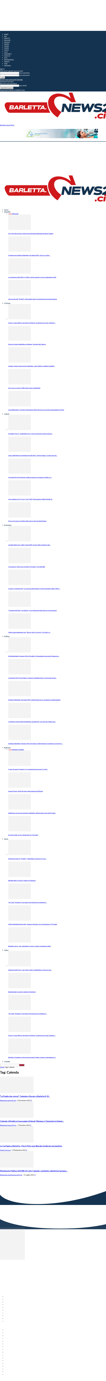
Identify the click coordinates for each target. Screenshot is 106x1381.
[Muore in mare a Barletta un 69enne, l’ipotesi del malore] (19, 340)
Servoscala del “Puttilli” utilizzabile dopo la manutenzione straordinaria (32, 299)
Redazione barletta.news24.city (11, 1175)
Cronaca (7, 303)
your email (22, 85)
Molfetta (7, 55)
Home (6, 210)
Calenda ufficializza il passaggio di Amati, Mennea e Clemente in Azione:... (32, 1121)
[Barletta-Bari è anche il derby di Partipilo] (19, 876)
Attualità (7, 212)
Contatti (7, 1061)
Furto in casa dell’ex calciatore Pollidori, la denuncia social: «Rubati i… (32, 323)
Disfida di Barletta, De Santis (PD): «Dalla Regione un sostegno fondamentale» (34, 700)
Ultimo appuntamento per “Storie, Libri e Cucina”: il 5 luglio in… (29, 632)
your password (24, 75)
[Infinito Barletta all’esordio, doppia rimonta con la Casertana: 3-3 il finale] (19, 920)
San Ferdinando (9, 59)
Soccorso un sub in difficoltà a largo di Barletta (24, 388)
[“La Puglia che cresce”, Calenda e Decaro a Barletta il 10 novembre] (17, 1092)
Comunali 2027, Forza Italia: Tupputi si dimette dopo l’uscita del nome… (32, 678)
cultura (6, 414)
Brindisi (6, 44)
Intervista (15, 214)
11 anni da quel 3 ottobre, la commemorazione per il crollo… (28, 769)
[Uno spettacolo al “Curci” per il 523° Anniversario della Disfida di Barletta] (19, 495)
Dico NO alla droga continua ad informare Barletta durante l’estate (30, 233)
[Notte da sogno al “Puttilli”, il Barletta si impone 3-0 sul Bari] (19, 854)
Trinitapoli (7, 65)
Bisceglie (7, 42)
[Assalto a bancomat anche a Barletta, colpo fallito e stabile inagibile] (19, 362)
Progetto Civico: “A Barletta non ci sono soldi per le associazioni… (30, 434)
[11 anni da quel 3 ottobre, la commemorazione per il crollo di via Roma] (19, 765)
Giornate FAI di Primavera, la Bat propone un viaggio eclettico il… (30, 477)
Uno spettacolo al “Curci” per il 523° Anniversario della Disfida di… (30, 499)
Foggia (6, 50)
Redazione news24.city (8, 1100)
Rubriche (7, 747)
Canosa (6, 46)
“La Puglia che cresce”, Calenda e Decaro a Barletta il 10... (25, 1096)
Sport (6, 839)
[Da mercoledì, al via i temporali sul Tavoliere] (19, 831)
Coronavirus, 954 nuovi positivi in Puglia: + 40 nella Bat (26, 567)
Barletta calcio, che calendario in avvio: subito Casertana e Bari (29, 946)
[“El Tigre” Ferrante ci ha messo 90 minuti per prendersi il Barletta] (19, 898)
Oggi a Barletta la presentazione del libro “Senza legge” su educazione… (32, 455)
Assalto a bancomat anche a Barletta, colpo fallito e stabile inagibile (31, 366)
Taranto (6, 61)
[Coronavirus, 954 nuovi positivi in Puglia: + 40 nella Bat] (19, 563)
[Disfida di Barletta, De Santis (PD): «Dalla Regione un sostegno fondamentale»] (19, 696)
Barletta (7, 38)
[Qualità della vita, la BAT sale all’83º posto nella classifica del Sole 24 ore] (19, 541)
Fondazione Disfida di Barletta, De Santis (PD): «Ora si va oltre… (29, 255)
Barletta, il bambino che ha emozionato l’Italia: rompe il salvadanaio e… (32, 1057)
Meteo (22, 749)
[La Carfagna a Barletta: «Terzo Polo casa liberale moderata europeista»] (17, 1142)
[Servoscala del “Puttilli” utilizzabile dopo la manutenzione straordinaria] (19, 295)
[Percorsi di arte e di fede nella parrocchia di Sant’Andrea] (19, 517)
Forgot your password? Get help (11, 80)
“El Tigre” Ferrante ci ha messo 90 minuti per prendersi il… (27, 902)
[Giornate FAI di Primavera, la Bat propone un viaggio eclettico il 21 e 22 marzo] (19, 473)
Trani (5, 63)
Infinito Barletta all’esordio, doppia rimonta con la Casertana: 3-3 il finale (32, 924)
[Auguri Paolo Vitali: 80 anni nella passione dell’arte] (19, 787)
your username (24, 73)
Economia (7, 525)
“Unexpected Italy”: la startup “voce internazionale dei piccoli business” (32, 610)
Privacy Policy (5, 1286)
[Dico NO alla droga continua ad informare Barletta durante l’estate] (19, 229)
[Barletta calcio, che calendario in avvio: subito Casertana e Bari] (19, 942)
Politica (7, 636)
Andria (6, 34)
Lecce (6, 51)
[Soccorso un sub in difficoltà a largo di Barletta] (19, 384)
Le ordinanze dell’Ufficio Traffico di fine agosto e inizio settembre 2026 (32, 277)
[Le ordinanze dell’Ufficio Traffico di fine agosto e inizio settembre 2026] (19, 273)
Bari (5, 36)
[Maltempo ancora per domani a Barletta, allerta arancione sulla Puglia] (19, 809)
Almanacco (16, 749)
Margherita (7, 53)
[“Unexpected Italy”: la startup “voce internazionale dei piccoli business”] (19, 606)
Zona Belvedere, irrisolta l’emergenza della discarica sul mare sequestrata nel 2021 (36, 410)
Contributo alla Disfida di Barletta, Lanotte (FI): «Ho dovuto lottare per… (32, 721)
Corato (6, 48)
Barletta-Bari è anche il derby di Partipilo (22, 880)
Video (6, 950)
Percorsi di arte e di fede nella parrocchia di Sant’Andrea (27, 521)
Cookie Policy (16, 1286)
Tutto (10, 214)
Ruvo (5, 57)
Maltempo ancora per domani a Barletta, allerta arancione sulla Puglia (31, 813)
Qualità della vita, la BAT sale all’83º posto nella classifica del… (29, 545)
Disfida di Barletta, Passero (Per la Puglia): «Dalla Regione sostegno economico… (35, 743)
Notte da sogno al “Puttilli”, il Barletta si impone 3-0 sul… (27, 859)
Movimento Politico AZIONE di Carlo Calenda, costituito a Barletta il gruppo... (34, 1171)
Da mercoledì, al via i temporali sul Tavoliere (23, 835)
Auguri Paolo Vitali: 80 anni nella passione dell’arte (25, 791)
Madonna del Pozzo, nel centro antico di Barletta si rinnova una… (30, 970)
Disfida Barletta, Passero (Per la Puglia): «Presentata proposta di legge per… (33, 656)
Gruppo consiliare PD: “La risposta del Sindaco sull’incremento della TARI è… (34, 588)
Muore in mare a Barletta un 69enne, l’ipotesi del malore (27, 344)
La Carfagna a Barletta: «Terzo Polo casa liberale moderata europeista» (31, 1146)
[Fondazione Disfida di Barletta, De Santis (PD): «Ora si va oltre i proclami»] (19, 251)
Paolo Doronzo (5, 1150)
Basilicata (7, 40)
